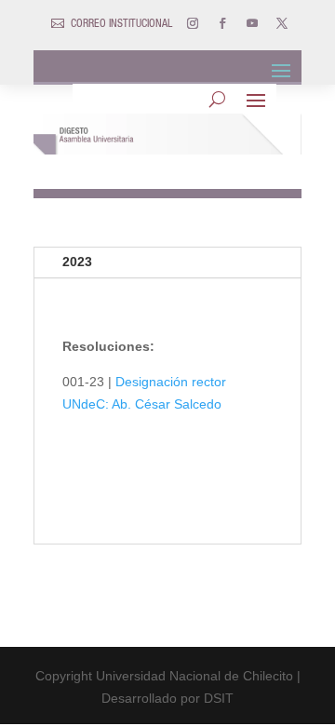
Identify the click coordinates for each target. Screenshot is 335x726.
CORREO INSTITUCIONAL (121, 24)
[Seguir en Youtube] (252, 23)
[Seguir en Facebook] (222, 23)
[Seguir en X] (282, 23)
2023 (77, 261)
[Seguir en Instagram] (192, 23)
